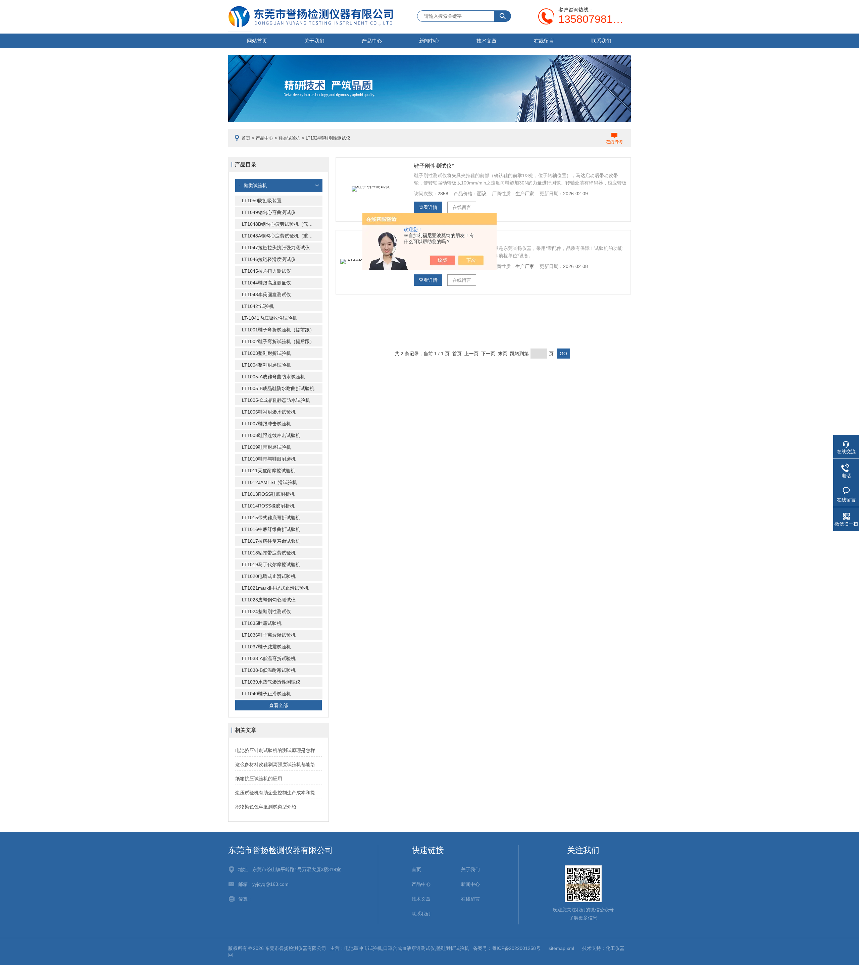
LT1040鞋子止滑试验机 (266, 693)
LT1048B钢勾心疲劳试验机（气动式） (282, 224)
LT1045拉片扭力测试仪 (266, 271)
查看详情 (428, 207)
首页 (246, 138)
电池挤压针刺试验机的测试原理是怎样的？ (278, 750)
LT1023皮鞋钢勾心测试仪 (269, 599)
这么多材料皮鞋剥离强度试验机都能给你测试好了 (278, 764)
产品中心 (372, 41)
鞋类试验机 (289, 138)
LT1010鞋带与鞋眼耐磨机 (269, 459)
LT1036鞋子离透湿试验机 (269, 635)
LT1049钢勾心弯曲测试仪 (269, 212)
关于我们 (314, 41)
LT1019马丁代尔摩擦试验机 (271, 564)
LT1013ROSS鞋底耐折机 (268, 494)
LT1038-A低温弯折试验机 (269, 658)
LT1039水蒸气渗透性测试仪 (271, 682)
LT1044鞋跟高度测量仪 (266, 282)
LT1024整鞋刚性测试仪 (266, 611)
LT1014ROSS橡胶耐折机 (268, 505)
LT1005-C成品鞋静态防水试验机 (276, 400)
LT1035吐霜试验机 (262, 623)
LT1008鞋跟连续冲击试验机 (271, 435)
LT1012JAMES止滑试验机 (269, 482)
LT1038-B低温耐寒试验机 (269, 670)
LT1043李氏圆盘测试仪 (266, 294)
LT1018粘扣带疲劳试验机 (269, 552)
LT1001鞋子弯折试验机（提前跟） (278, 329)
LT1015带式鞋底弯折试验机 (271, 517)
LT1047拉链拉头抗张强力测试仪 (276, 247)
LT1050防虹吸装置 (262, 200)
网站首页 (257, 41)
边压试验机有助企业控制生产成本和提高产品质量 (278, 792)
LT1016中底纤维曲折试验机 (271, 529)
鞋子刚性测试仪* (434, 166)
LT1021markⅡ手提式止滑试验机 (275, 588)
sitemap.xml (561, 948)
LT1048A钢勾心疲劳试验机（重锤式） (282, 235)
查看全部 (278, 705)
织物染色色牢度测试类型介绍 (265, 806)
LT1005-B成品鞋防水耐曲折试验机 (278, 388)
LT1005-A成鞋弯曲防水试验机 (273, 376)
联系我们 (601, 41)
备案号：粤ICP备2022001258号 (507, 948)
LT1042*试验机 (258, 306)
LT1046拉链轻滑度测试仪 (269, 259)
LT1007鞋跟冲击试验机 (266, 423)
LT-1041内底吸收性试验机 (269, 318)
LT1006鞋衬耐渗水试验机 (269, 412)
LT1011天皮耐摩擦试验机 (268, 470)
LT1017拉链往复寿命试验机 (271, 541)
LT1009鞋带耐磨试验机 (266, 447)
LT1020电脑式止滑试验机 (269, 576)
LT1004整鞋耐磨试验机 (266, 365)
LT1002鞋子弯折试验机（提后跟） (278, 341)
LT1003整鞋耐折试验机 (266, 353)
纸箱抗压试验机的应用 (258, 778)
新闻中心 (429, 41)
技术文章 (486, 41)
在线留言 (544, 41)
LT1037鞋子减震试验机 (266, 646)
